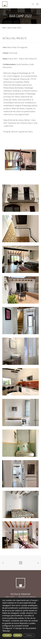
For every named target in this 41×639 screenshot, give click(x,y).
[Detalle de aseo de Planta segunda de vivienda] (21, 443)
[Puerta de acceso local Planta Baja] (21, 229)
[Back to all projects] (20, 562)
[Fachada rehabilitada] (21, 198)
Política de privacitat (20, 594)
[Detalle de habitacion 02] (21, 505)
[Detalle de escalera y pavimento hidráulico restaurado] (21, 474)
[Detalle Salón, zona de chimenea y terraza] (21, 535)
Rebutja (17, 635)
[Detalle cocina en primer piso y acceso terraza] (21, 382)
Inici (4, 27)
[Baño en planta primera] (21, 351)
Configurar (29, 635)
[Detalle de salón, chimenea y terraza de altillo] (21, 259)
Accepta (7, 635)
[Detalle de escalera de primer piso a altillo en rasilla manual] (21, 321)
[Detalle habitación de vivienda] (21, 413)
